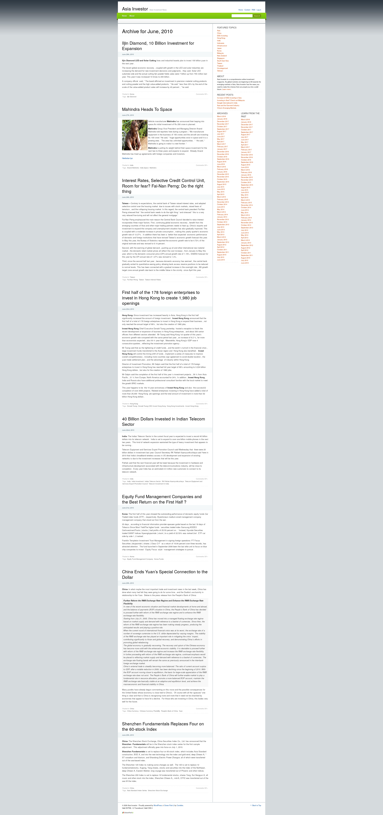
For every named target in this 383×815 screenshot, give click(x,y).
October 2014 (222, 204)
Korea (132, 94)
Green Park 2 (169, 805)
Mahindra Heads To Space (147, 109)
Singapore (220, 58)
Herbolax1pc (127, 158)
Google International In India (227, 103)
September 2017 (223, 129)
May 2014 (220, 209)
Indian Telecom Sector (153, 481)
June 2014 (221, 207)
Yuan (181, 711)
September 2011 (223, 252)
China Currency (133, 711)
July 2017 (220, 134)
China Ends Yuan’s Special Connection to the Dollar (165, 574)
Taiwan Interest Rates (153, 279)
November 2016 (223, 154)
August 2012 (221, 244)
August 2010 (221, 254)
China (132, 708)
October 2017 (222, 126)
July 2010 (220, 257)
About (131, 15)
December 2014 (223, 202)
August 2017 (221, 131)
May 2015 (220, 191)
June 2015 (221, 189)
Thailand (220, 66)
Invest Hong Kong (191, 406)
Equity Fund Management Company (140, 559)
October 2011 (222, 249)
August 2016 (221, 161)
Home (240, 10)
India (131, 165)
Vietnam (220, 70)
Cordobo (180, 805)
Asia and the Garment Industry (228, 105)
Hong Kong (134, 403)
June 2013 (221, 229)
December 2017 (223, 121)
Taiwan (132, 277)
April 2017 (220, 141)
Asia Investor (135, 8)
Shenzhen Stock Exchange (158, 790)
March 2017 (221, 144)
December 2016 (223, 151)
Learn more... (227, 89)
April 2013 (220, 234)
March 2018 (221, 116)
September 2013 (223, 224)
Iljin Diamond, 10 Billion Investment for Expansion (158, 45)
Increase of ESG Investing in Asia (229, 98)
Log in (259, 10)
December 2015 (223, 174)
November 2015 (223, 176)
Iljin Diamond (131, 96)
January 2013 (222, 239)
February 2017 (222, 146)
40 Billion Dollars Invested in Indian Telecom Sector (163, 421)
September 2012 (223, 242)
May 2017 (220, 139)
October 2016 (222, 156)
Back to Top (256, 805)
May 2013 (220, 232)
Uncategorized (222, 68)
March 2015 (221, 197)
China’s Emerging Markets (226, 108)
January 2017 (222, 149)
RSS (253, 10)
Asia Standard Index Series (137, 790)
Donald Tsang (132, 406)
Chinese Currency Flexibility (150, 711)
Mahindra (153, 167)
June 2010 (221, 259)
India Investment (138, 481)
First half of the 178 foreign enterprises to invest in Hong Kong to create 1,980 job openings (161, 297)
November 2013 (223, 219)
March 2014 (221, 212)
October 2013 (222, 222)
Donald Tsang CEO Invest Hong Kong (152, 406)
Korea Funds (159, 559)
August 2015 (221, 184)
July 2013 (220, 227)
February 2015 (222, 199)
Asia (218, 30)
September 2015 (223, 181)
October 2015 (222, 179)
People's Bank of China (169, 711)
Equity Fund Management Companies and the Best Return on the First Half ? (162, 499)
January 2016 (222, 171)
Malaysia (220, 53)
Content (247, 10)
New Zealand (222, 55)
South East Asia (223, 60)
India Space (144, 167)
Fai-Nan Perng (132, 279)
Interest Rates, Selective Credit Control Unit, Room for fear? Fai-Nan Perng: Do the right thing (163, 185)
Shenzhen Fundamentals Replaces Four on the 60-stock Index (163, 726)
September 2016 (223, 159)
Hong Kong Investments (175, 406)
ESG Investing (222, 35)
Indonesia (220, 43)
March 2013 (221, 237)
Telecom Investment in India (159, 483)
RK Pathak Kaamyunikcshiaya (173, 481)
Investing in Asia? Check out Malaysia (231, 100)
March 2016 (221, 166)
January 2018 (222, 119)
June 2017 (221, 136)
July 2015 (220, 187)
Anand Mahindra (133, 167)
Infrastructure (222, 45)
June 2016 (221, 164)
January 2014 (222, 217)
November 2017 (223, 124)
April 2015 (220, 194)
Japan (219, 48)
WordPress (158, 805)
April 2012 (220, 247)
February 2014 (222, 214)
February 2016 (222, 169)
